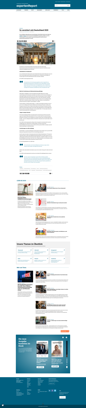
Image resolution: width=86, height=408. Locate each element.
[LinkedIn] (50, 391)
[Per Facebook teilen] (22, 41)
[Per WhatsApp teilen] (21, 41)
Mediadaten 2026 (51, 383)
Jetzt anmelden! (62, 397)
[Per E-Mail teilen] (17, 41)
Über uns (17, 391)
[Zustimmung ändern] (3, 405)
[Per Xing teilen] (24, 41)
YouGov (24, 35)
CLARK (20, 35)
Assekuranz (21, 28)
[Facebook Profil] (52, 391)
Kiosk (38, 392)
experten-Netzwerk (19, 392)
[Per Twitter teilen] (26, 41)
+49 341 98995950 (20, 382)
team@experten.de (21, 393)
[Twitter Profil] (55, 391)
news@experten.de (19, 395)
